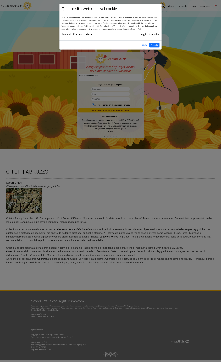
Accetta (154, 45)
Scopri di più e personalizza (77, 34)
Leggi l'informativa (149, 34)
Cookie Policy (136, 29)
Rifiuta (144, 45)
